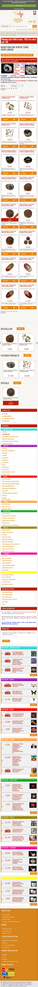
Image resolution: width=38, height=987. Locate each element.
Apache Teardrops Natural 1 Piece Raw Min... (10, 371)
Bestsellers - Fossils (8, 817)
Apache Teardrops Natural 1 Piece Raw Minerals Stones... (27, 124)
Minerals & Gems (11, 33)
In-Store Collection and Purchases (12, 921)
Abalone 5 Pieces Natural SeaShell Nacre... (8, 97)
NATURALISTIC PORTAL (8, 589)
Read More (5, 119)
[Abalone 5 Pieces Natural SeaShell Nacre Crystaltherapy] (10, 106)
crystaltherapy (22, 33)
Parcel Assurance (7, 931)
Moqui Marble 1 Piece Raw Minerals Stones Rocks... (27, 178)
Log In (18, 29)
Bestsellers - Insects (8, 680)
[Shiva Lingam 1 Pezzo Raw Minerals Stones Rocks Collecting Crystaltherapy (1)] (10, 267)
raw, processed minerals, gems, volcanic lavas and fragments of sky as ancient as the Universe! (19, 60)
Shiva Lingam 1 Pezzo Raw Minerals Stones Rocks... (9, 259)
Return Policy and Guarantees (10, 940)
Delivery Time (6, 933)
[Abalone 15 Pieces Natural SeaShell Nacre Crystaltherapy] (10, 133)
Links (3, 604)
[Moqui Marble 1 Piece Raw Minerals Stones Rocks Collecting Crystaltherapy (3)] (28, 213)
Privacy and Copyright (8, 945)
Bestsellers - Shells (8, 709)
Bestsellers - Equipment (9, 878)
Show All (20, 329)
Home (2, 33)
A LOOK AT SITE (6, 410)
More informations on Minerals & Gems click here (17, 55)
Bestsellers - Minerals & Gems (11, 648)
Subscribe (6, 641)
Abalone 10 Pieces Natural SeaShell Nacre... (27, 97)
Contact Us (24, 29)
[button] (36, 342)
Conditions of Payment (9, 917)
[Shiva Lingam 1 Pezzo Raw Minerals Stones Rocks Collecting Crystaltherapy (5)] (28, 294)
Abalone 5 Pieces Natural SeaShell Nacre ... (26, 344)
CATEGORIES (5, 426)
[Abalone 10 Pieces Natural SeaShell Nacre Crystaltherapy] (28, 106)
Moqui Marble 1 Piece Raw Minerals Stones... (10, 344)
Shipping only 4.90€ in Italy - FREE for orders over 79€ (18, 40)
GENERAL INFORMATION (8, 608)
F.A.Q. (4, 957)
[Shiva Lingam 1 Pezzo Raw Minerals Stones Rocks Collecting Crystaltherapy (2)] (28, 267)
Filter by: (3, 86)
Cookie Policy (6, 947)
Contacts (5, 959)
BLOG (30, 29)
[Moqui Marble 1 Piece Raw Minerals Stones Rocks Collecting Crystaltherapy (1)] (28, 186)
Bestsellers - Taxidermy (9, 848)
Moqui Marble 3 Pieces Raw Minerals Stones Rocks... (27, 232)
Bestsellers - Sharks (8, 739)
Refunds (5, 943)
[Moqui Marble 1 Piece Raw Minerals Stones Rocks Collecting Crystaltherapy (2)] (10, 392)
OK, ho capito (19, 5)
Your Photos (5, 602)
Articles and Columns (7, 594)
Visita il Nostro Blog (7, 592)
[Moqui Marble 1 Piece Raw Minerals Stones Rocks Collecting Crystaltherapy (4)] (10, 240)
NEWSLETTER (5, 629)
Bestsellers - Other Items (9, 780)
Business (5, 954)
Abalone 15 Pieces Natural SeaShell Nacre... (9, 124)
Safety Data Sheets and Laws (9, 599)
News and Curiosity (7, 597)
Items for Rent (6, 919)
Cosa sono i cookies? (19, 8)
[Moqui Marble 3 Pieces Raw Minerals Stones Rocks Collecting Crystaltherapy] (28, 240)
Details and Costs (7, 929)
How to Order (6, 915)
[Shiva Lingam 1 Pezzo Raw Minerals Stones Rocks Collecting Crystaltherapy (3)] (10, 294)
